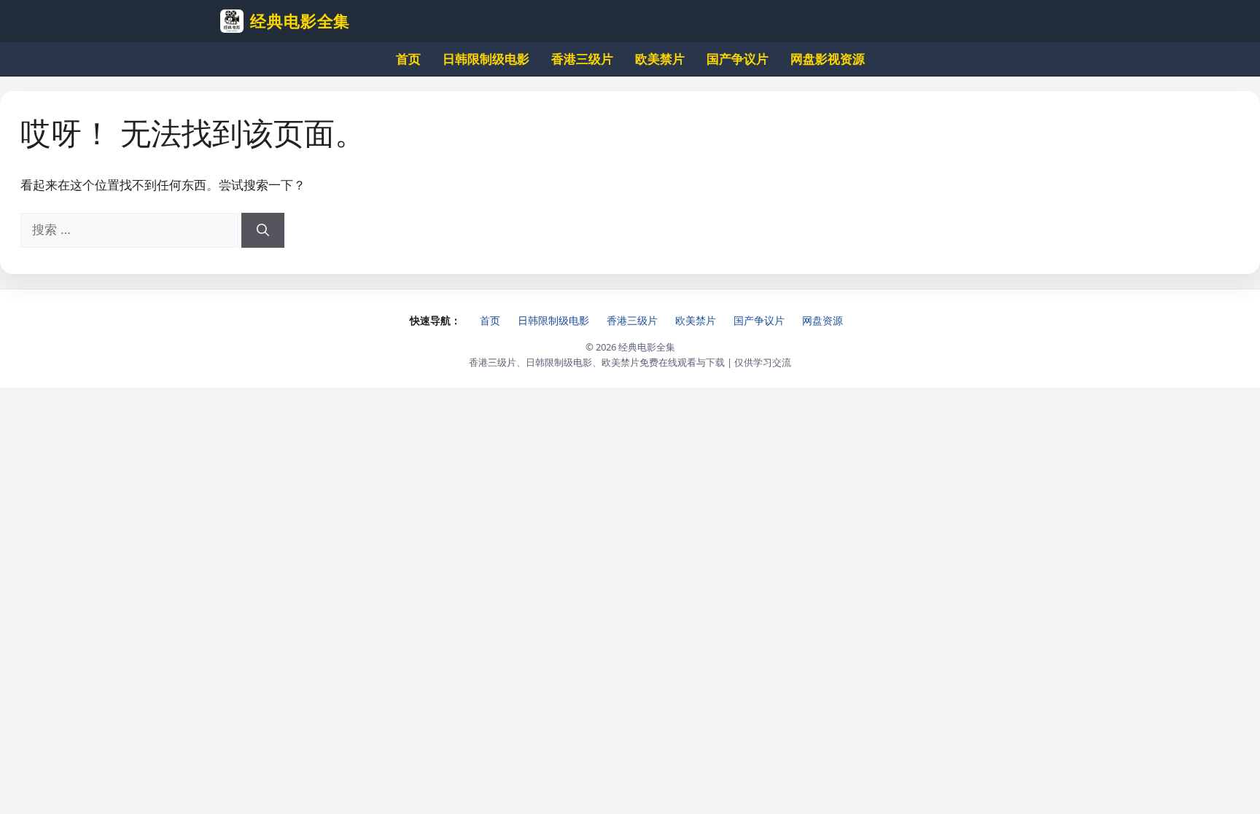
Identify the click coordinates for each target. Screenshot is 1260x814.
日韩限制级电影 (486, 58)
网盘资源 (822, 320)
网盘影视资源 (827, 58)
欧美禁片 (660, 58)
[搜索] (262, 230)
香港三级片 (582, 58)
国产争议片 (738, 58)
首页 (408, 58)
